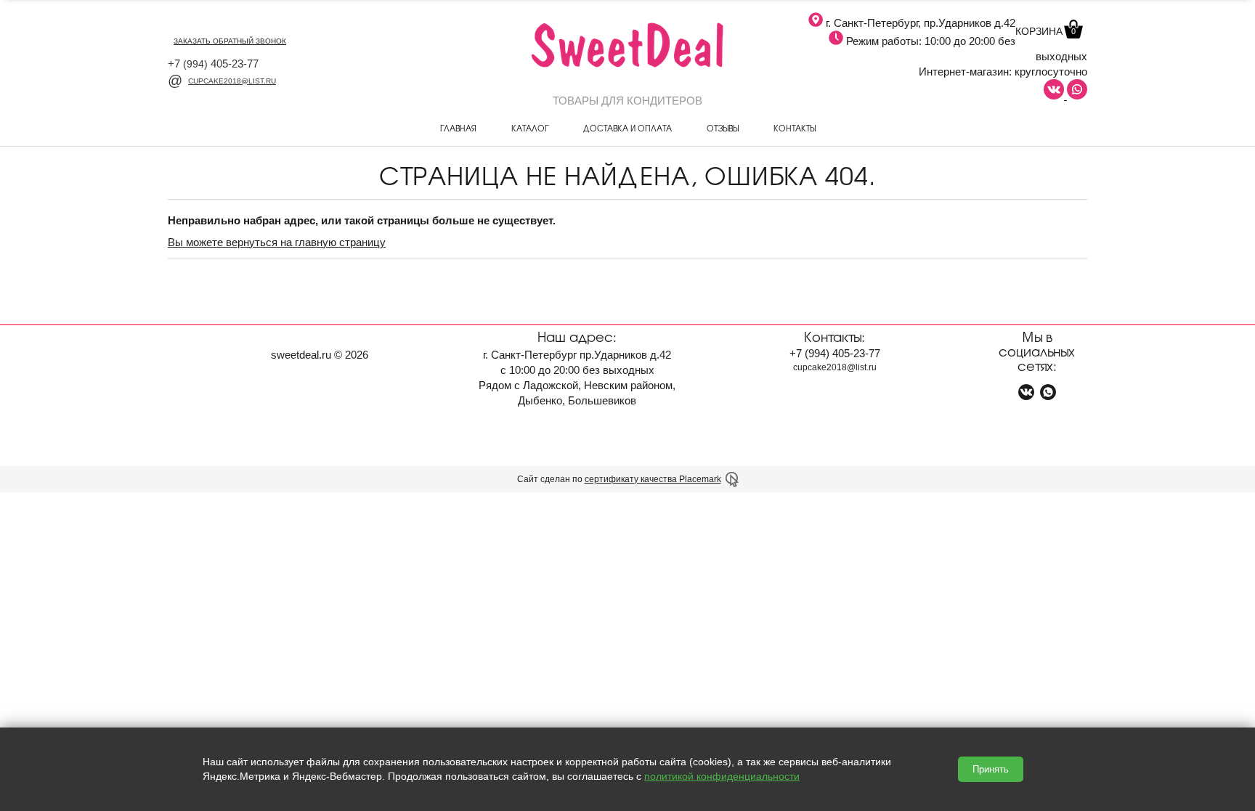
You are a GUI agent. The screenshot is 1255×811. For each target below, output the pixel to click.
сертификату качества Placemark (653, 479)
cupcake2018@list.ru (232, 81)
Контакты (794, 128)
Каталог (529, 128)
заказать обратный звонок (230, 41)
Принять (990, 769)
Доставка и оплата (627, 128)
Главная (458, 128)
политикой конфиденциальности (722, 776)
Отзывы (723, 128)
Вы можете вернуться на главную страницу (277, 242)
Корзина (1045, 31)
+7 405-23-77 (213, 63)
